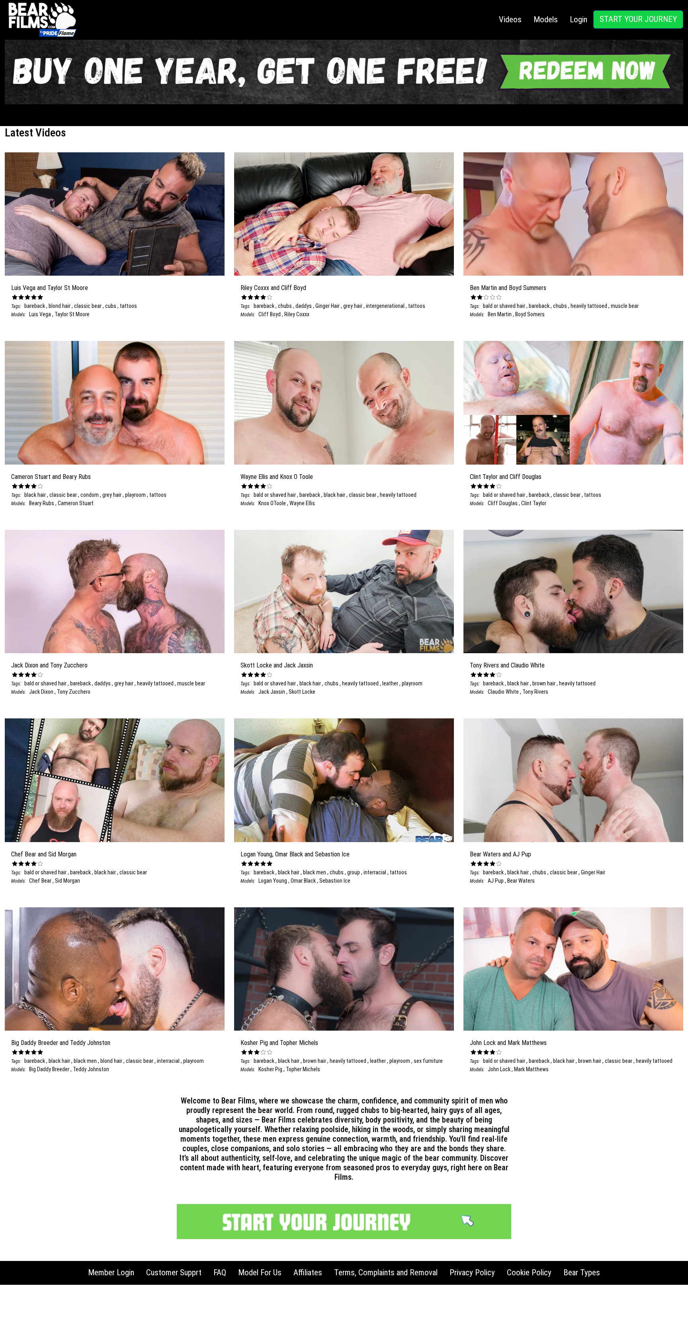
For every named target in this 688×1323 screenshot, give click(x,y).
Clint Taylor (533, 503)
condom (90, 495)
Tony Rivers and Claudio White (507, 665)
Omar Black (304, 880)
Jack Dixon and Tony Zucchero (49, 665)
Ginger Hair (328, 306)
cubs (111, 306)
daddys (304, 306)
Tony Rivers (535, 692)
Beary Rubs (41, 503)
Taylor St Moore (72, 314)
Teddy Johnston (91, 1069)
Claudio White (503, 692)
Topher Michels (303, 1069)
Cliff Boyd (269, 314)
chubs (285, 306)
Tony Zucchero (73, 692)
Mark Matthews (531, 1069)
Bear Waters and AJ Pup (500, 854)
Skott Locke (302, 692)
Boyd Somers (530, 314)
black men (315, 872)
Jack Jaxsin (271, 692)
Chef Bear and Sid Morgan (43, 854)
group (354, 872)
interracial (375, 872)
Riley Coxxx (296, 314)
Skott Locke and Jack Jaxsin (276, 665)
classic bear (88, 306)
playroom (136, 495)
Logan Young (272, 880)
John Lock (499, 1069)
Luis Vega (40, 314)
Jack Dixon (41, 692)
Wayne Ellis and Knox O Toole (276, 477)
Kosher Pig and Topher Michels (279, 1043)
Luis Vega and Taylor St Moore (49, 288)
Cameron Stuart (76, 503)
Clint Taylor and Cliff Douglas (505, 477)
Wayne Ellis (302, 503)
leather (390, 683)
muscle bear (625, 306)
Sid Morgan (67, 880)
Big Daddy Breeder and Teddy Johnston (60, 1043)
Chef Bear (40, 880)
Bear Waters (521, 880)
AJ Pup (496, 880)
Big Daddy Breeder (49, 1069)
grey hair (353, 306)
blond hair (60, 306)
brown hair (544, 683)
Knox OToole (272, 503)
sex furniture (428, 1061)
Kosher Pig (270, 1069)
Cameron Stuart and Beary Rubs (51, 477)
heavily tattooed (589, 306)
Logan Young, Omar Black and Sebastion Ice (295, 854)
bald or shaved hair (504, 306)
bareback (34, 306)
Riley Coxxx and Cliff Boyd (273, 288)
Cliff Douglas (503, 503)
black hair (35, 495)
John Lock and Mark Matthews (508, 1043)
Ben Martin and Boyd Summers (508, 288)
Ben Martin (500, 314)
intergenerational (386, 306)
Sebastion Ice (334, 880)
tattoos (128, 306)
